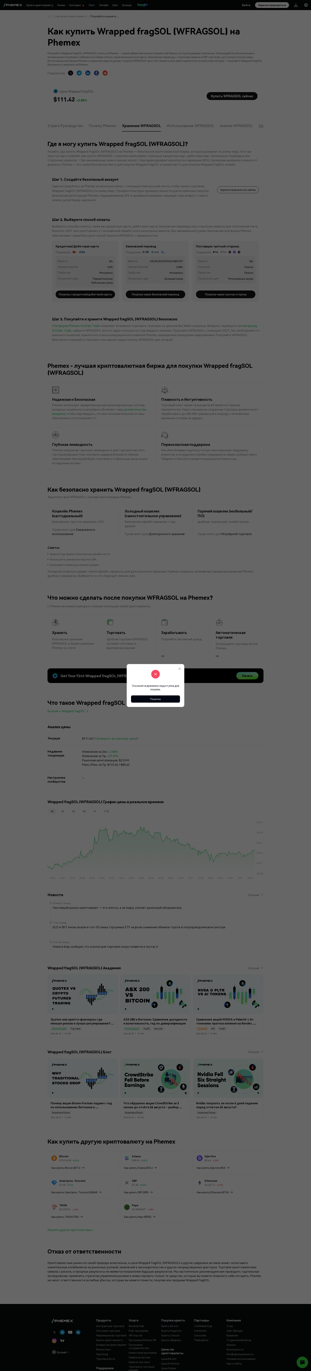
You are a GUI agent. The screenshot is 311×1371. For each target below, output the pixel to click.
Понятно (155, 699)
